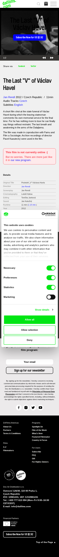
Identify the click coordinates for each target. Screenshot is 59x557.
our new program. (21, 160)
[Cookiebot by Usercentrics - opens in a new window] (42, 214)
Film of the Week (39, 430)
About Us (7, 427)
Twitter (33, 66)
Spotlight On (37, 427)
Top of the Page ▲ (46, 542)
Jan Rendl (9, 97)
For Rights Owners (40, 462)
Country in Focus (39, 440)
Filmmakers (8, 450)
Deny (29, 340)
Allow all (29, 319)
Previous (44, 58)
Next (51, 58)
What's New (37, 433)
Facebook (21, 66)
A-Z (4, 447)
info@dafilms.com (21, 506)
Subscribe (36, 452)
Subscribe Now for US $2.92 (29, 37)
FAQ (34, 455)
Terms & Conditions (12, 433)
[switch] (50, 277)
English (18, 104)
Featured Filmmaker (41, 437)
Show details (42, 309)
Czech (23, 100)
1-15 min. (32, 205)
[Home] (9, 4)
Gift (33, 459)
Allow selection (29, 330)
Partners (7, 430)
